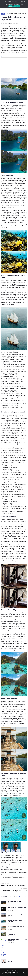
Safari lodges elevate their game (14, 901)
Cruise (2, 13)
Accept (10, 6)
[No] (26, 4)
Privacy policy (17, 6)
